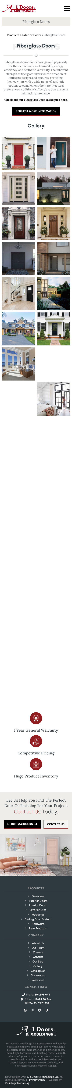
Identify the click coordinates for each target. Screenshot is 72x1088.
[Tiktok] (47, 1010)
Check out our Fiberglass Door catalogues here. (36, 99)
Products (13, 35)
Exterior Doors (31, 35)
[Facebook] (25, 1010)
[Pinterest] (40, 1010)
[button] (67, 8)
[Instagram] (32, 1010)
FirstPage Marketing (17, 1083)
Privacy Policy (37, 1079)
